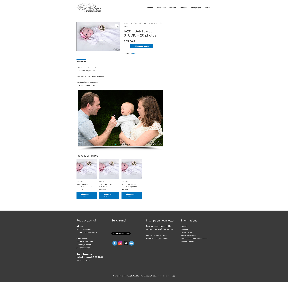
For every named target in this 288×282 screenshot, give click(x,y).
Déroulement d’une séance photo (194, 238)
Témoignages (195, 7)
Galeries (172, 7)
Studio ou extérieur (189, 235)
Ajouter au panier (142, 46)
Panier (207, 7)
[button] (111, 144)
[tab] (81, 61)
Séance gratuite (187, 242)
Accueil (150, 7)
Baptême (134, 23)
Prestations (161, 7)
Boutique (183, 7)
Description (81, 62)
